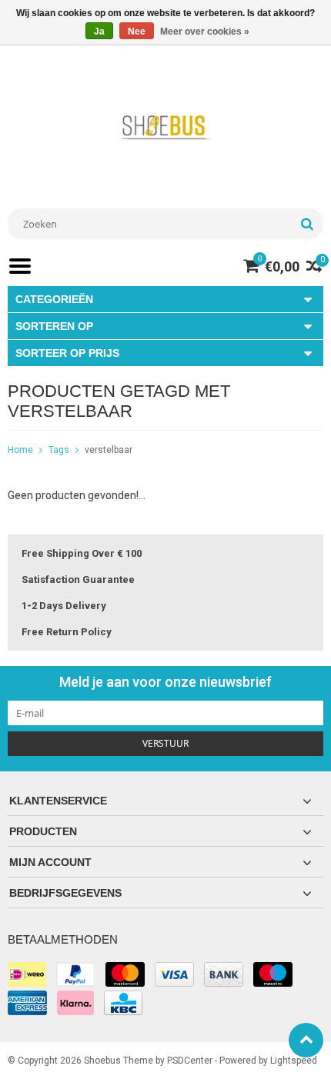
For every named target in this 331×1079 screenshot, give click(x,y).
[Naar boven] (306, 1040)
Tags (58, 450)
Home (20, 450)
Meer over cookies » (204, 31)
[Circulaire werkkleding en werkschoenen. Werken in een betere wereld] (165, 127)
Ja (99, 31)
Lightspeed (293, 1060)
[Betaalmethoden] (27, 974)
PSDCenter (189, 1060)
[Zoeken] (306, 223)
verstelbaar (108, 450)
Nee (136, 31)
